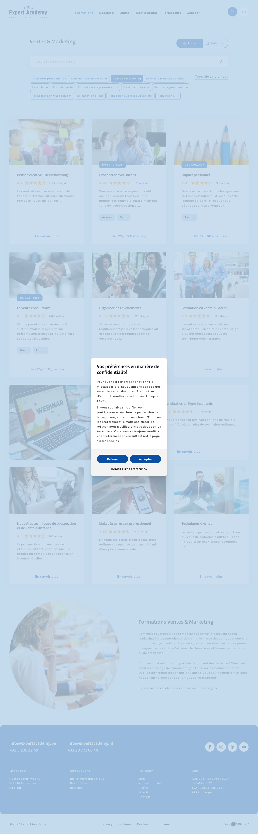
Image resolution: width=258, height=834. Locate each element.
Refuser (112, 459)
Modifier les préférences (129, 469)
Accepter (145, 459)
